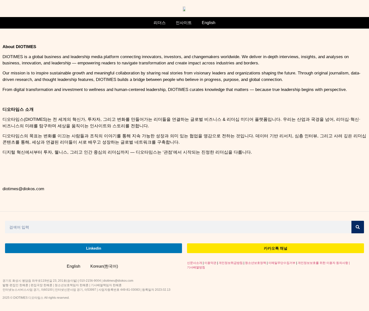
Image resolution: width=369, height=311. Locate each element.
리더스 (160, 23)
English (208, 23)
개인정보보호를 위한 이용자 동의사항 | (324, 263)
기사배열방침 (196, 267)
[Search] (357, 227)
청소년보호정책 (255, 263)
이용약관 (210, 263)
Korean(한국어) (104, 266)
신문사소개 (194, 263)
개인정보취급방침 (231, 263)
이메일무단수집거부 (281, 263)
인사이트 (184, 23)
